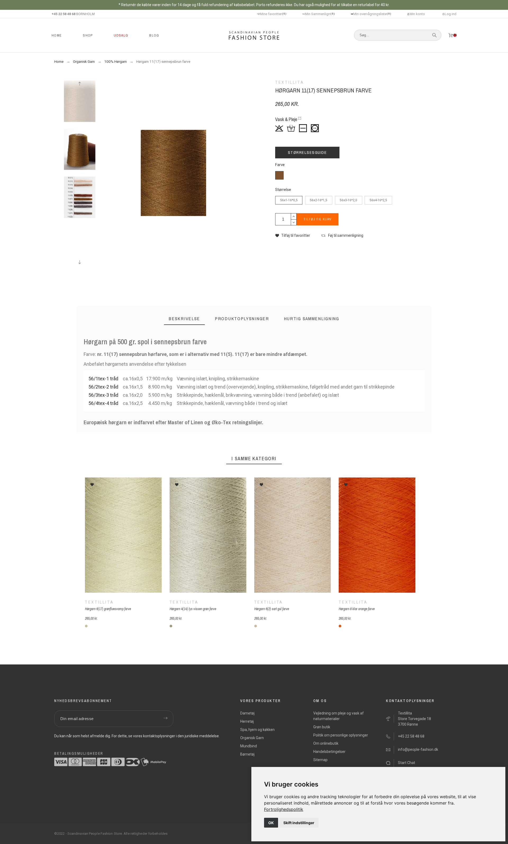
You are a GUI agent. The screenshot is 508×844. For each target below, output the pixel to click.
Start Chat (406, 763)
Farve (280, 165)
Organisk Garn (252, 738)
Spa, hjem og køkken (257, 729)
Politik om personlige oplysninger (340, 735)
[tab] (184, 318)
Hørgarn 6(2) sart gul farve (271, 608)
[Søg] (434, 35)
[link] (283, 809)
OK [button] (271, 822)
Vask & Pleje (286, 119)
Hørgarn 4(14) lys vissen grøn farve (192, 608)
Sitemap (320, 760)
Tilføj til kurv (317, 219)
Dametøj (247, 713)
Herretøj (247, 721)
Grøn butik (321, 727)
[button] (292, 235)
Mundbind (248, 746)
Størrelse (283, 190)
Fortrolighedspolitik (283, 809)
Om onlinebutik (325, 743)
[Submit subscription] (165, 718)
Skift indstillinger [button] (298, 822)
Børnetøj (247, 754)
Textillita (99, 602)
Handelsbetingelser (329, 751)
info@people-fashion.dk (418, 749)
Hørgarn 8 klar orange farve (357, 608)
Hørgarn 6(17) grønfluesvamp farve (108, 608)
